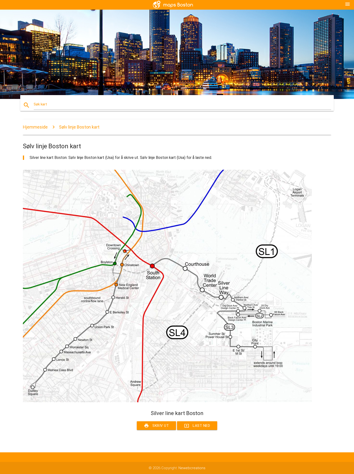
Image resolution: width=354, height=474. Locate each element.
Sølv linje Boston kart (79, 127)
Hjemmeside (35, 127)
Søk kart (40, 104)
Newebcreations (191, 468)
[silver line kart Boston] (167, 401)
